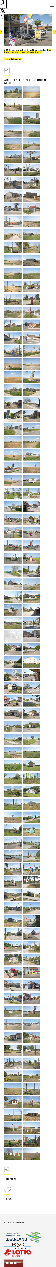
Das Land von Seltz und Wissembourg (27, 51)
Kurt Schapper (13, 59)
